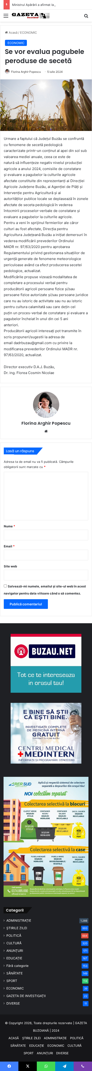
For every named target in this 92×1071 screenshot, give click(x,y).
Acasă (12, 32)
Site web (10, 566)
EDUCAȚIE (14, 958)
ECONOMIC (28, 32)
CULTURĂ (13, 943)
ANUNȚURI (14, 951)
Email (9, 546)
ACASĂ (13, 1038)
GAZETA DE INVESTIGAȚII (26, 996)
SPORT (11, 981)
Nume (9, 526)
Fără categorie (17, 966)
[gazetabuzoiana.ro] (31, 15)
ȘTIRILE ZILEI (16, 928)
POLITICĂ (13, 935)
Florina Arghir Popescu (26, 71)
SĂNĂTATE (14, 973)
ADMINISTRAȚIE (18, 920)
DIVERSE (13, 1003)
